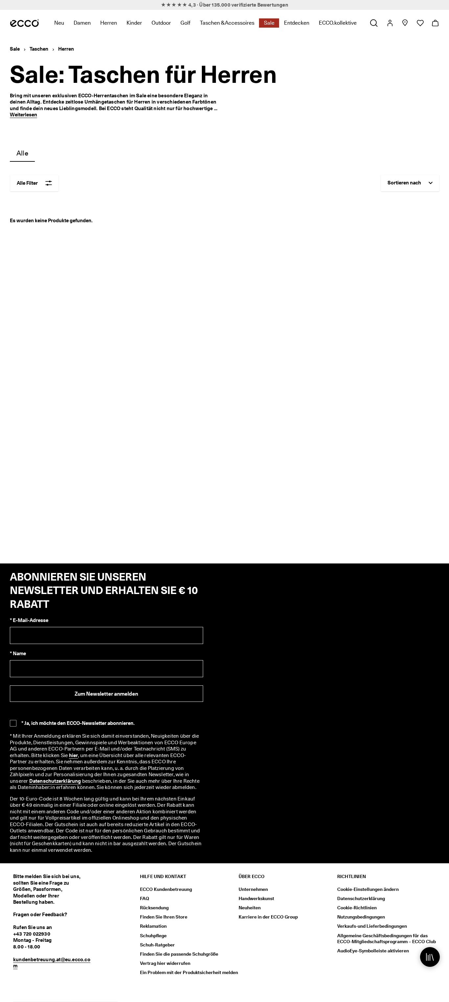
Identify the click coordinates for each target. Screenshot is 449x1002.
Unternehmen (253, 889)
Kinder (134, 23)
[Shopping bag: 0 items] (435, 23)
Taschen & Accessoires (227, 23)
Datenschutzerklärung (55, 781)
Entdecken (296, 23)
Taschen (39, 49)
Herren (108, 23)
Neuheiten (250, 907)
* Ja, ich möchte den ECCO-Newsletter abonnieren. (78, 723)
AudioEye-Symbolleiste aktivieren (373, 950)
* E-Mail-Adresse (29, 620)
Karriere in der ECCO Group (268, 916)
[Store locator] (404, 23)
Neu (59, 23)
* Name (18, 653)
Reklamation (153, 926)
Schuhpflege (153, 935)
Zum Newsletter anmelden (106, 694)
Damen (82, 23)
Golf (185, 23)
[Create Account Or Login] (389, 23)
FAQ (144, 898)
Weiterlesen (23, 115)
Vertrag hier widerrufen (165, 963)
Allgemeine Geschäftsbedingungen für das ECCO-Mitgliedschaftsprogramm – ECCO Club (386, 938)
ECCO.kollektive (338, 23)
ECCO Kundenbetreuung (166, 889)
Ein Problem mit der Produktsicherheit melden (189, 972)
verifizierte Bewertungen (259, 5)
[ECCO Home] (24, 23)
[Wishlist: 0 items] (420, 23)
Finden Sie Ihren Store (163, 916)
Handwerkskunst (256, 898)
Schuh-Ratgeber (157, 944)
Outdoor (161, 23)
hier (73, 755)
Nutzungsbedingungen (361, 916)
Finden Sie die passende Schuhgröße (179, 954)
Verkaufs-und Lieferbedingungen (372, 926)
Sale (269, 23)
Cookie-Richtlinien (357, 907)
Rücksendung (154, 907)
